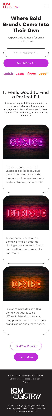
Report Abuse (30, 378)
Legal (39, 378)
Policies (11, 375)
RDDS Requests (15, 378)
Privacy (26, 382)
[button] (46, 6)
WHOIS (39, 375)
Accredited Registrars (25, 375)
